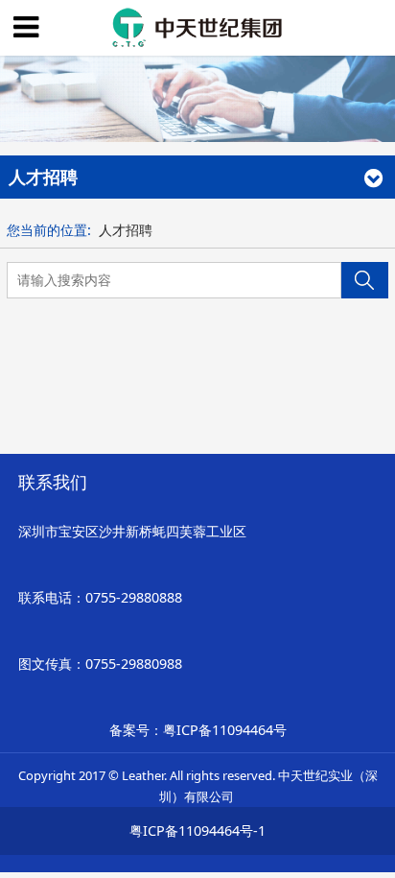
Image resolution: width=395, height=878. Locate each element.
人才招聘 (125, 230)
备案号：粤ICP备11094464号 (198, 730)
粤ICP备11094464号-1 (197, 830)
